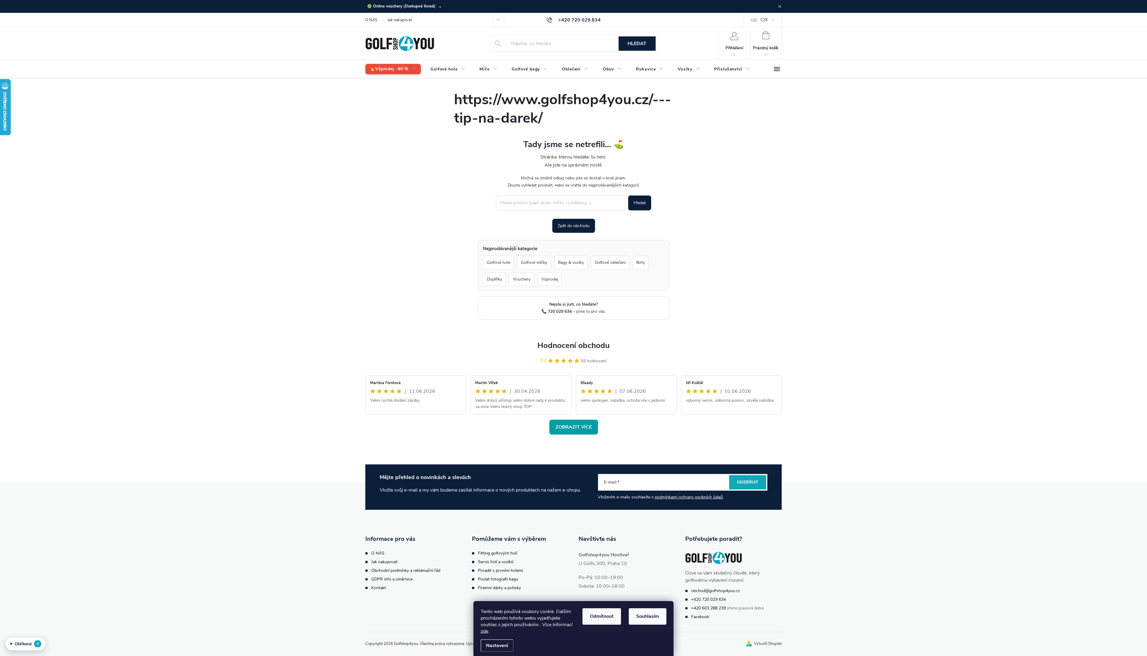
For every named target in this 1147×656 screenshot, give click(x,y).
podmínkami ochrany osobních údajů (689, 497)
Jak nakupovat (399, 20)
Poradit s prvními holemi (500, 570)
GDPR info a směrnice (392, 579)
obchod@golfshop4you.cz (715, 591)
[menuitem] (393, 69)
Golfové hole (498, 262)
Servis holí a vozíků (495, 562)
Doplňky (494, 279)
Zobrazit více (574, 427)
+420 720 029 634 (708, 599)
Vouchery (521, 279)
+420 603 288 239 (708, 608)
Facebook (700, 617)
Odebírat (747, 482)
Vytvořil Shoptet (768, 643)
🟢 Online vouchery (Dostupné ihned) (404, 6)
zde (484, 631)
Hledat (637, 43)
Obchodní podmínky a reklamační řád (405, 570)
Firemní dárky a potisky (499, 588)
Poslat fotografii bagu (498, 579)
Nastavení (497, 645)
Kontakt (378, 588)
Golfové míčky (534, 262)
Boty (640, 262)
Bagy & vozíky (571, 262)
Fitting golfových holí (497, 553)
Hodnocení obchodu (573, 345)
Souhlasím (647, 616)
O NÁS (371, 20)
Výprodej (549, 279)
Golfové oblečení (610, 262)
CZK (764, 20)
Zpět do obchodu (574, 226)
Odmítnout (602, 616)
